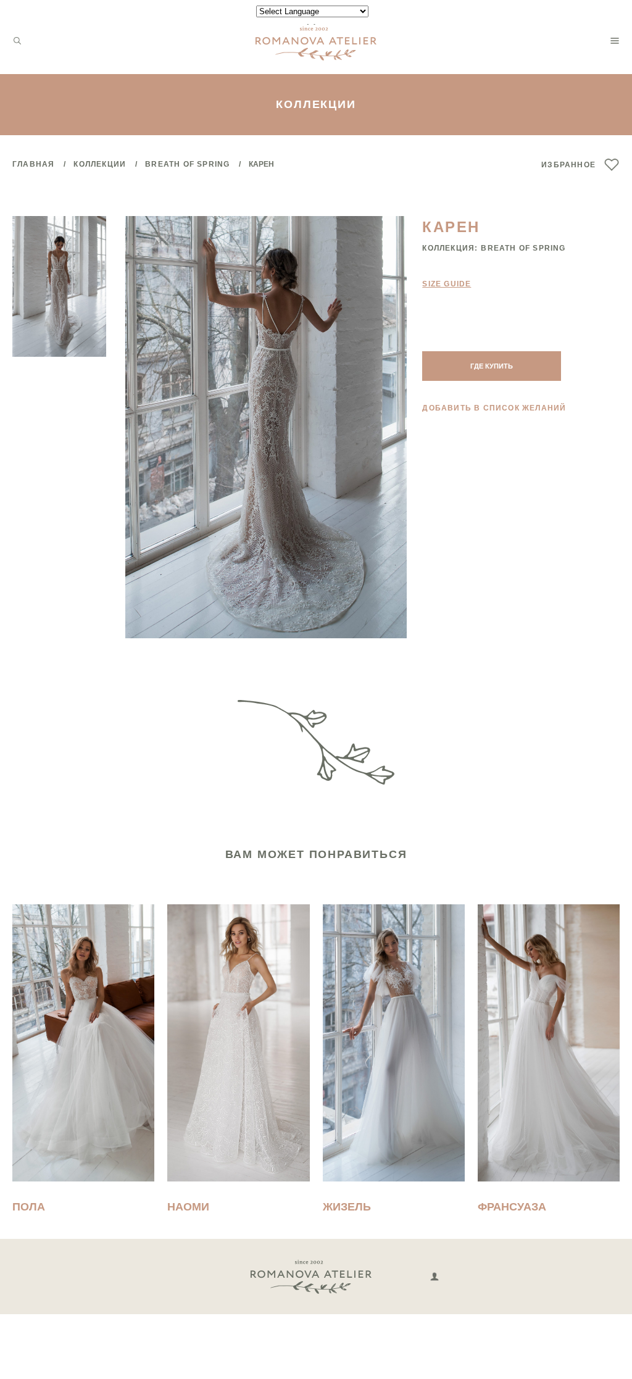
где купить (491, 366)
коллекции (99, 164)
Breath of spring (187, 164)
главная (33, 164)
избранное (568, 164)
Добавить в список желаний (494, 408)
